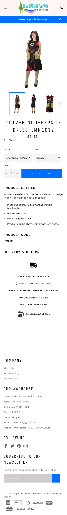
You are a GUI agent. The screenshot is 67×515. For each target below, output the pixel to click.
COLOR (7, 149)
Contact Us (10, 378)
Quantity (9, 165)
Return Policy (11, 373)
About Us (9, 368)
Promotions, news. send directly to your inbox (30, 469)
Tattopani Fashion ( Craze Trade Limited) (31, 493)
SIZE (36, 149)
